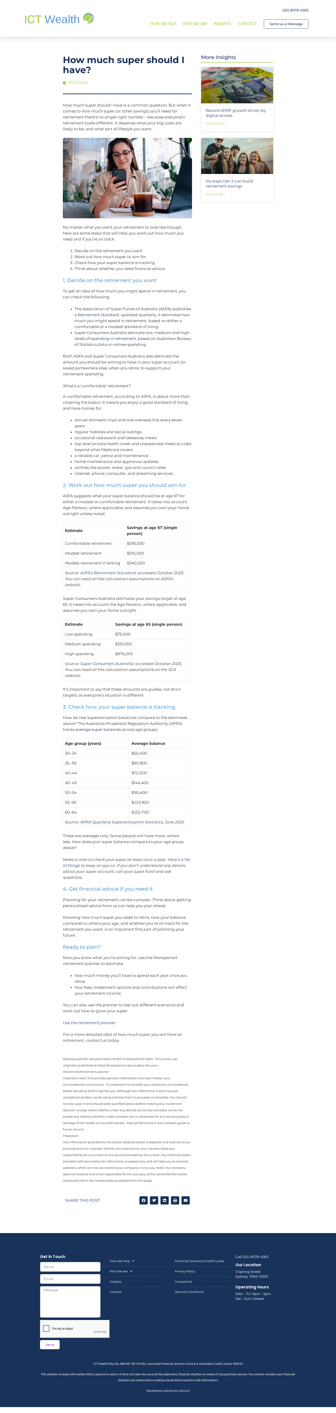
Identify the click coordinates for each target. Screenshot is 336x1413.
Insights (222, 24)
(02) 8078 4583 (296, 10)
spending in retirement (113, 338)
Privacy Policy (185, 1271)
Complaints (183, 1281)
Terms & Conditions (189, 1292)
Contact (247, 24)
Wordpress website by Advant (168, 1390)
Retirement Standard (98, 315)
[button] (143, 1200)
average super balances (98, 729)
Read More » (215, 123)
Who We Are (195, 24)
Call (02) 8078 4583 (251, 1257)
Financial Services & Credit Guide (199, 1261)
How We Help (163, 24)
